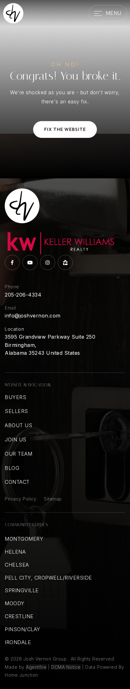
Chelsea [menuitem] (17, 565)
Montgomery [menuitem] (24, 539)
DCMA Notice (66, 667)
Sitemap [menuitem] (53, 498)
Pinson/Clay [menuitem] (22, 629)
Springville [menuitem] (22, 590)
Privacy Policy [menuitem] (20, 498)
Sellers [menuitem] (16, 411)
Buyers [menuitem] (15, 397)
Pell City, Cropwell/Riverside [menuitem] (48, 578)
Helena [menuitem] (15, 552)
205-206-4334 (23, 295)
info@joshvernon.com (33, 315)
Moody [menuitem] (15, 603)
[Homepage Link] (13, 12)
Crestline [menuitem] (19, 616)
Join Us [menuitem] (16, 439)
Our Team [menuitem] (18, 454)
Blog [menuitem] (12, 468)
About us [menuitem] (18, 425)
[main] (65, 89)
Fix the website (65, 129)
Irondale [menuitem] (18, 642)
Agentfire (36, 667)
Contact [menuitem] (17, 482)
